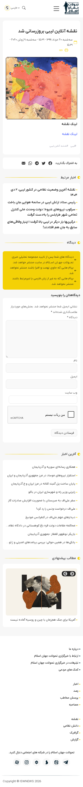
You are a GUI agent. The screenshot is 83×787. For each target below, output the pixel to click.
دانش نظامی (70, 726)
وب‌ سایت (71, 393)
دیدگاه (72, 317)
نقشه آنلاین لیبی (59, 146)
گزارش (74, 739)
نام (75, 360)
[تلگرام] (66, 762)
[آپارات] (17, 762)
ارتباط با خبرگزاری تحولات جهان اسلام (56, 656)
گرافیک (74, 733)
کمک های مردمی (68, 670)
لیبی (73, 146)
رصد (75, 691)
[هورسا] (37, 762)
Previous (72, 573)
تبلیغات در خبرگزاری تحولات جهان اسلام (54, 663)
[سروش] (46, 762)
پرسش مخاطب (69, 698)
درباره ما (73, 649)
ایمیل (73, 377)
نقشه (74, 719)
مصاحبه (73, 705)
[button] (56, 9)
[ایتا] (56, 762)
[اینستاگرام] (27, 762)
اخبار (75, 684)
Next (65, 573)
